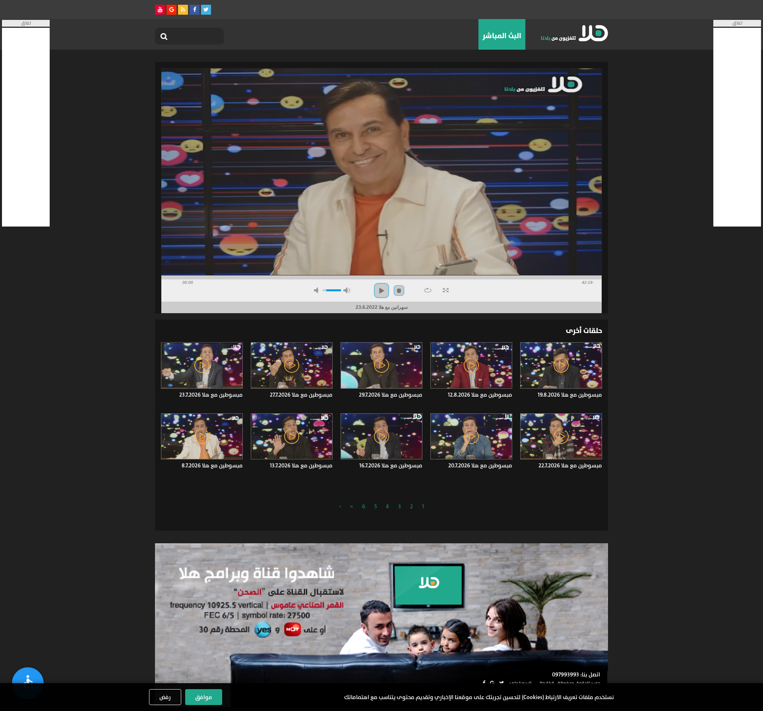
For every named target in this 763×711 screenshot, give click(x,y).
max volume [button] (347, 290)
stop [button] (399, 290)
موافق (203, 697)
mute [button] (317, 290)
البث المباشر (501, 36)
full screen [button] (446, 290)
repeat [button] (428, 290)
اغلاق (737, 23)
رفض (165, 697)
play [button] (381, 290)
